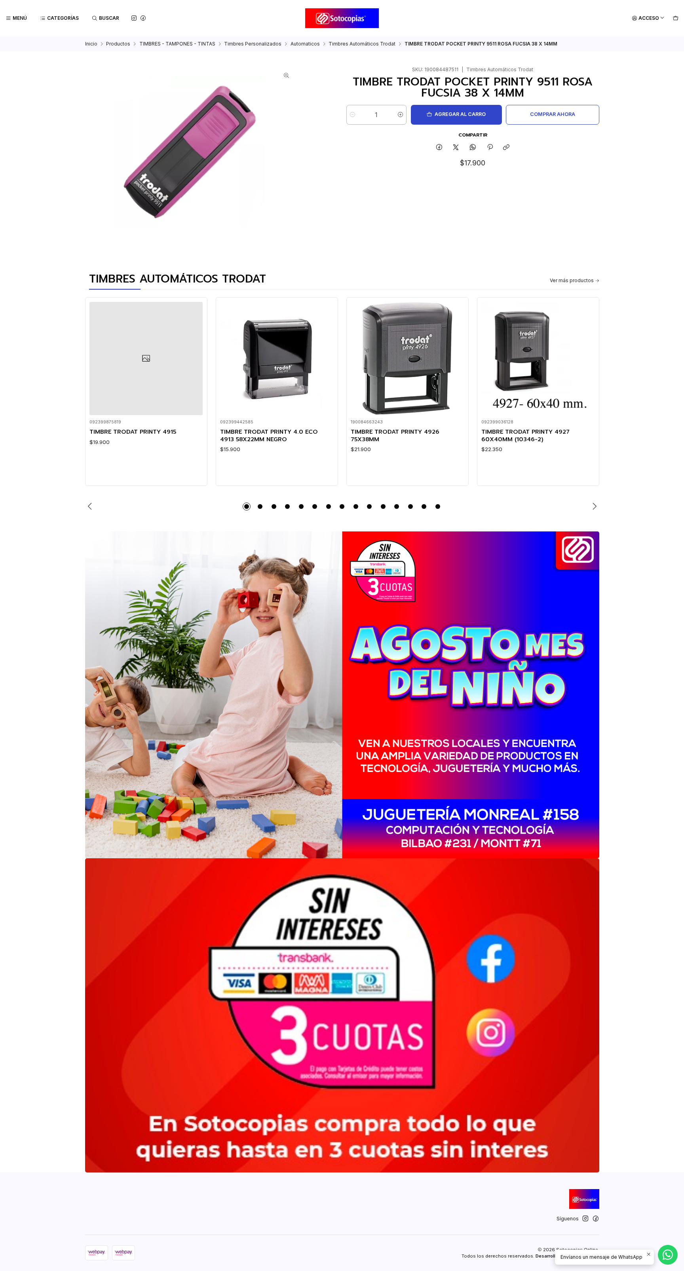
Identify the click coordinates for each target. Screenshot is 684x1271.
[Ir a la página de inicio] (342, 18)
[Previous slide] (91, 506)
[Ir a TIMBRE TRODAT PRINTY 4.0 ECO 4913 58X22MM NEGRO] (276, 358)
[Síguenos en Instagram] (134, 18)
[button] (246, 506)
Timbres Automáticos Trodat (362, 44)
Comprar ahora (552, 114)
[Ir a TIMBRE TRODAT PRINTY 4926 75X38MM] (407, 358)
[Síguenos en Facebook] (143, 18)
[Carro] (675, 18)
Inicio (91, 44)
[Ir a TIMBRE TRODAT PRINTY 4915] (146, 358)
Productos (118, 44)
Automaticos (305, 44)
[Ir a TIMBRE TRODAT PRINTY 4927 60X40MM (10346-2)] (538, 358)
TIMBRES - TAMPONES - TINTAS (177, 44)
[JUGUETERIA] (342, 694)
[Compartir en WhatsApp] (473, 148)
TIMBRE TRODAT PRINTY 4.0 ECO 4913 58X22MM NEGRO (269, 435)
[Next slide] (593, 506)
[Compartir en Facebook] (439, 148)
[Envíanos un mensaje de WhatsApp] (668, 1255)
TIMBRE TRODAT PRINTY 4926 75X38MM (395, 435)
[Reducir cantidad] (352, 114)
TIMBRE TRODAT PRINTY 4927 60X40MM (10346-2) (525, 435)
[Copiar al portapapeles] (506, 148)
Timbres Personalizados (252, 44)
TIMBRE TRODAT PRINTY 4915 (132, 432)
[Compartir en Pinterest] (490, 148)
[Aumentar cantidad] (400, 114)
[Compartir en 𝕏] (456, 148)
